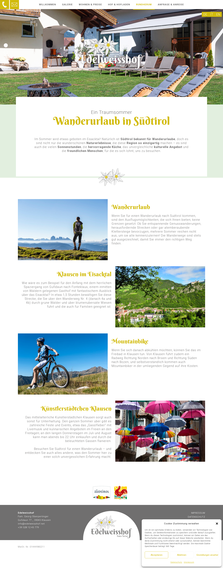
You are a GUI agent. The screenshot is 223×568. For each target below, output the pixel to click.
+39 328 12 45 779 (28, 527)
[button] (216, 523)
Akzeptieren (156, 555)
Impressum (189, 562)
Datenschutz (176, 562)
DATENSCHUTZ (196, 517)
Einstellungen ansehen (207, 555)
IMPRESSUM (198, 513)
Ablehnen (181, 555)
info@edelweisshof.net (31, 523)
